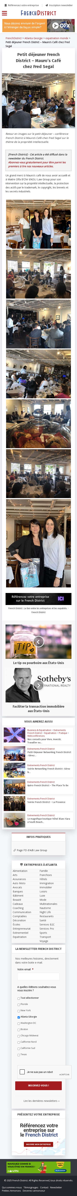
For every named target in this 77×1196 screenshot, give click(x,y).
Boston (14, 664)
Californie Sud (18, 683)
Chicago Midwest (19, 671)
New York (16, 646)
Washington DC (18, 658)
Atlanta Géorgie (19, 652)
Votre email (16, 611)
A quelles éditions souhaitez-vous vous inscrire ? (35, 627)
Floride (14, 639)
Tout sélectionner (20, 633)
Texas (14, 689)
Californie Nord (19, 677)
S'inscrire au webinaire (38, 583)
